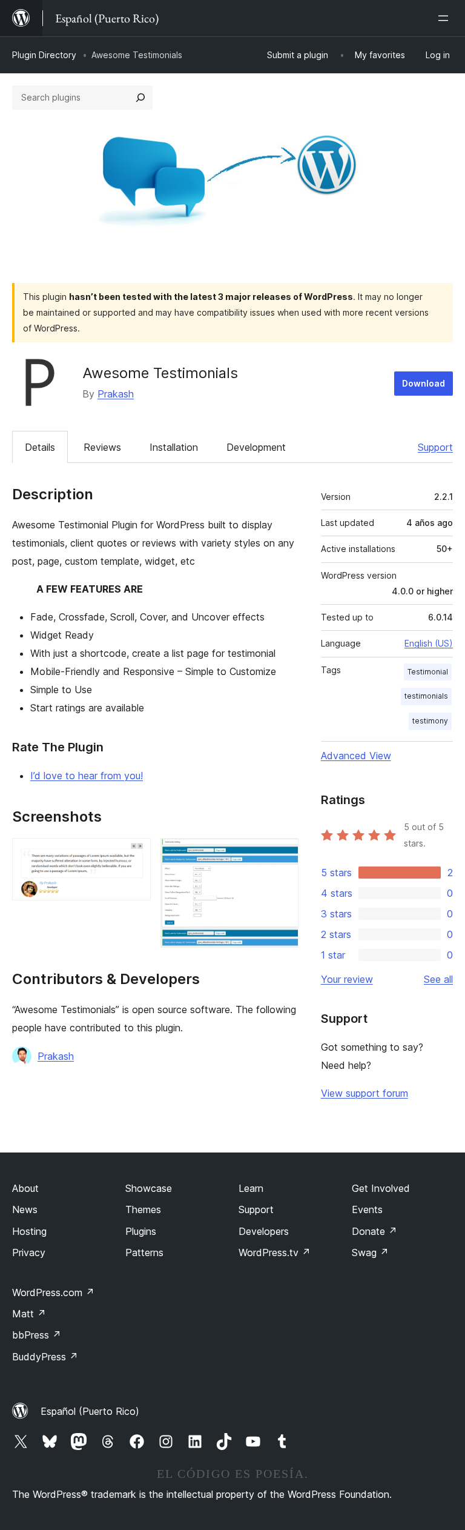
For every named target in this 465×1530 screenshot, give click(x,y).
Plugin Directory (44, 55)
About (25, 1188)
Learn (251, 1188)
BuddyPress (45, 1357)
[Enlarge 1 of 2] (134, 854)
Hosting (29, 1231)
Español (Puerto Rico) (90, 1411)
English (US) (428, 643)
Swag (370, 1252)
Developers (264, 1231)
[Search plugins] (140, 97)
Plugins (140, 1231)
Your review (347, 979)
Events (367, 1209)
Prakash (115, 394)
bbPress (36, 1335)
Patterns (144, 1252)
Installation (174, 447)
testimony (430, 720)
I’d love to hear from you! (86, 776)
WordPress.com (53, 1292)
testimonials (426, 695)
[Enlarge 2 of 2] (282, 854)
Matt (29, 1314)
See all (438, 979)
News (25, 1209)
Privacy (28, 1252)
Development (256, 447)
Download (423, 383)
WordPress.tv (275, 1252)
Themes (143, 1209)
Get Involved (381, 1188)
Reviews (102, 447)
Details (40, 447)
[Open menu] (445, 18)
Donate (374, 1231)
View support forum (364, 1093)
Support (435, 447)
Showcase (148, 1188)
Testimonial (427, 671)
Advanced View (356, 756)
